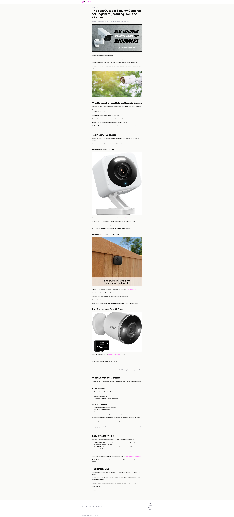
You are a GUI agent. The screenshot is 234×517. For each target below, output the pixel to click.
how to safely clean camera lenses (133, 456)
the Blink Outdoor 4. (131, 289)
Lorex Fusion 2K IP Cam (114, 354)
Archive (150, 505)
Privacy (150, 509)
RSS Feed (150, 507)
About (150, 503)
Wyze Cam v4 (111, 217)
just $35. (125, 217)
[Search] (151, 2)
